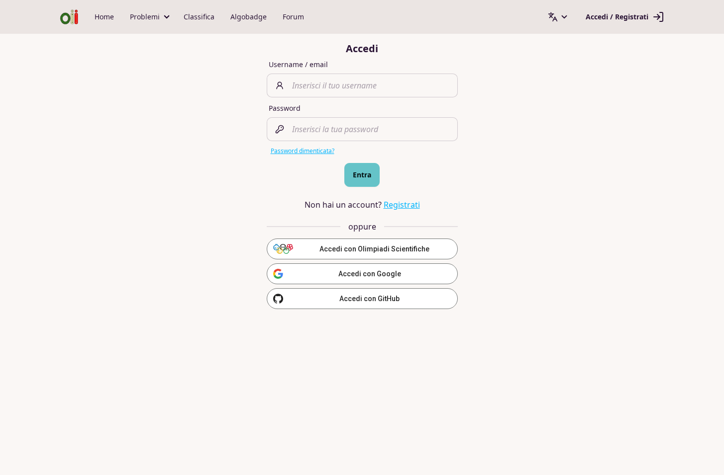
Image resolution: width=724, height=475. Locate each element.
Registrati (402, 204)
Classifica (199, 16)
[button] (149, 17)
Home (104, 16)
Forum (293, 16)
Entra (362, 174)
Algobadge (248, 16)
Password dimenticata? (302, 151)
